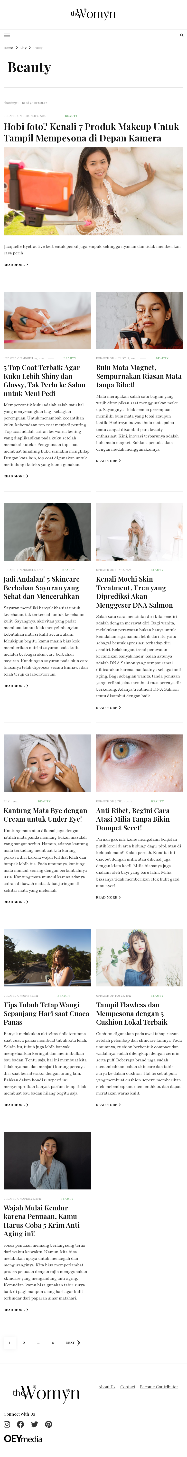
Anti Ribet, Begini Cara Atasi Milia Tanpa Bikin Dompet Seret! (133, 819)
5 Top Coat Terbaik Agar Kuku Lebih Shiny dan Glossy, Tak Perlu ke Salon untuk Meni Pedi (44, 380)
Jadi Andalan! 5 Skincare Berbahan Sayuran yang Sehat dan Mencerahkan (42, 587)
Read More (14, 264)
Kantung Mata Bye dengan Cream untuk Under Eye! (45, 814)
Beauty (71, 116)
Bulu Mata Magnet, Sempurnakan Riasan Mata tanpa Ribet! (139, 375)
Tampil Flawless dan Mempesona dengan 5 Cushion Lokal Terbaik (132, 1013)
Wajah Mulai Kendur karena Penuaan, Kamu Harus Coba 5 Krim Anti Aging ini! (42, 1220)
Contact (127, 1386)
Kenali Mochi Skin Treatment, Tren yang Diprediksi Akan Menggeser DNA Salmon (134, 591)
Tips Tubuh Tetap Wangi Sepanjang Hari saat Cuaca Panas (46, 1013)
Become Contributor (159, 1386)
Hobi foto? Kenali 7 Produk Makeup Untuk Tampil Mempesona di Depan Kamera (91, 132)
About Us (107, 1386)
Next (70, 1343)
